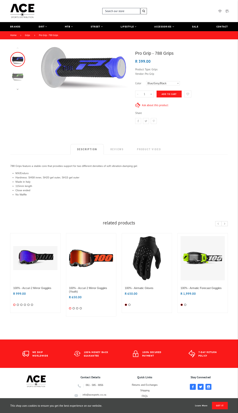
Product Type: (143, 69)
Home (13, 35)
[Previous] (39, 68)
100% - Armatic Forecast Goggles (201, 288)
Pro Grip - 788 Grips (48, 35)
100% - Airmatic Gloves (139, 288)
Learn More (201, 405)
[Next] (123, 68)
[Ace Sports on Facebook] (193, 387)
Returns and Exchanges (145, 384)
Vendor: (139, 74)
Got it (220, 405)
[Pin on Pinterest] (154, 121)
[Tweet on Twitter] (146, 121)
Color (138, 83)
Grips (27, 35)
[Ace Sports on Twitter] (201, 387)
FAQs (145, 396)
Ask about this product (155, 105)
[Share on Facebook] (138, 121)
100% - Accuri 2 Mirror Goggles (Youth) (88, 289)
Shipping (144, 390)
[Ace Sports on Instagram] (208, 387)
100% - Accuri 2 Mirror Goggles (32, 288)
